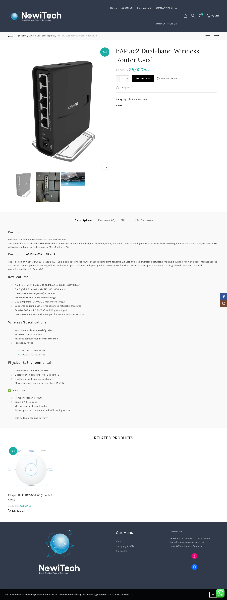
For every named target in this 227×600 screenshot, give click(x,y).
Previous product (208, 35)
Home (113, 7)
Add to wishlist (169, 78)
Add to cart (143, 78)
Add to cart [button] (18, 511)
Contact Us (144, 7)
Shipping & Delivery (137, 220)
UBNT (31, 35)
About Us (127, 7)
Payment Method (166, 23)
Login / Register (185, 15)
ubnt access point (46, 35)
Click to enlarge (105, 166)
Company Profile (166, 7)
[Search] (193, 15)
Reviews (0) (107, 220)
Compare (125, 87)
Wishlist (202, 14)
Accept (215, 595)
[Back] (10, 35)
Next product (216, 35)
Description (83, 220)
